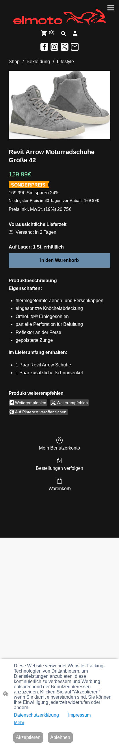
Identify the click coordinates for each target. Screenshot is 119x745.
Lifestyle (65, 61)
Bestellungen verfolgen (59, 468)
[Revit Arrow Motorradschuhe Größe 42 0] (59, 105)
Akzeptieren (28, 737)
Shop (14, 61)
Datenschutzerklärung (36, 715)
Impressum (79, 715)
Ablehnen (60, 737)
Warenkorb (60, 488)
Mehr (19, 722)
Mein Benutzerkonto (59, 447)
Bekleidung (38, 61)
